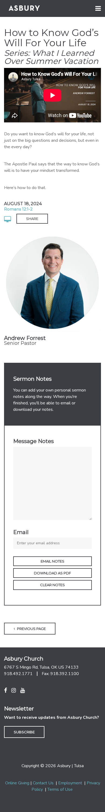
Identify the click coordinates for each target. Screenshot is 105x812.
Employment (70, 783)
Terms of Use (60, 789)
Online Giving (17, 783)
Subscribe (24, 732)
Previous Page (31, 628)
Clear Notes (52, 585)
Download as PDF (52, 573)
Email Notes (52, 561)
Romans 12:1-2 (18, 209)
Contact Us (43, 783)
